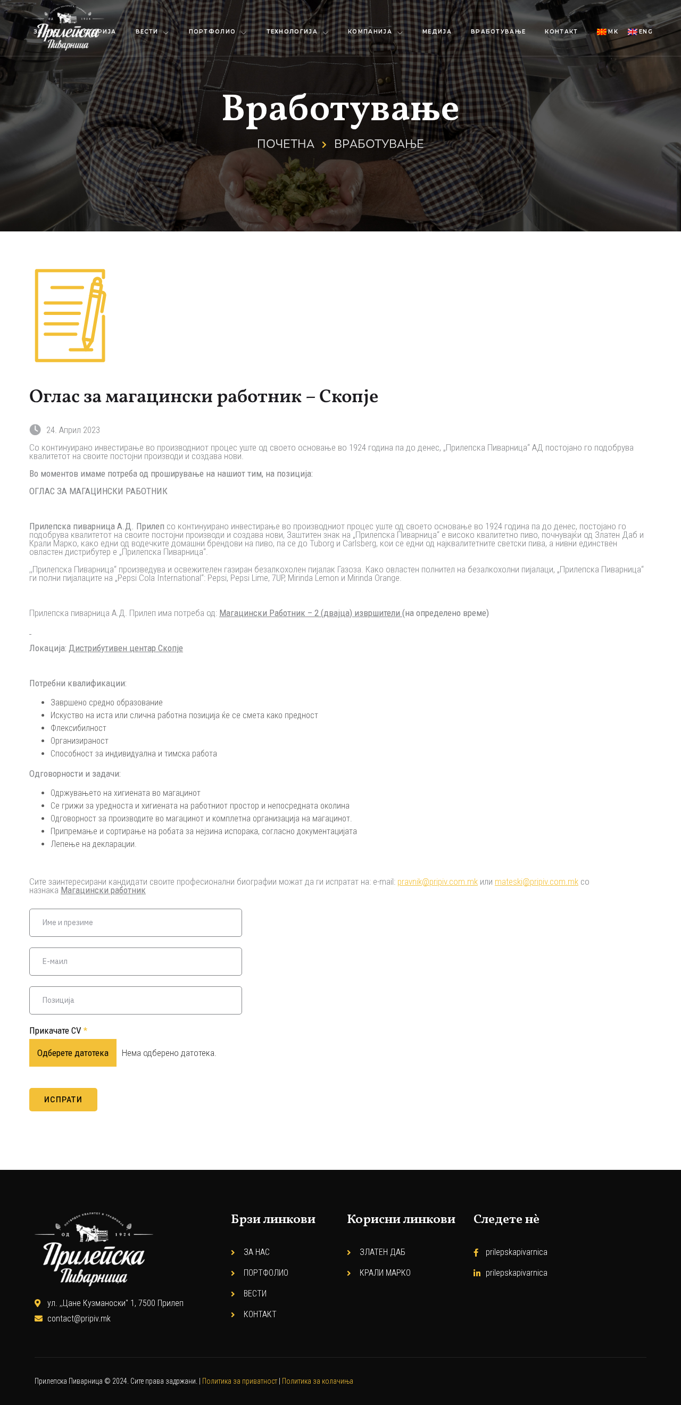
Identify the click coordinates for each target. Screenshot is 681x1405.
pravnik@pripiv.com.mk (437, 881)
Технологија (292, 31)
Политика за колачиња (317, 1381)
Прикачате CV (58, 1030)
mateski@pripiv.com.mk (536, 881)
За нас (47, 31)
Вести (147, 31)
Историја (97, 31)
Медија (437, 31)
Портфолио (212, 31)
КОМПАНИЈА (370, 31)
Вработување (498, 31)
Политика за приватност (239, 1381)
